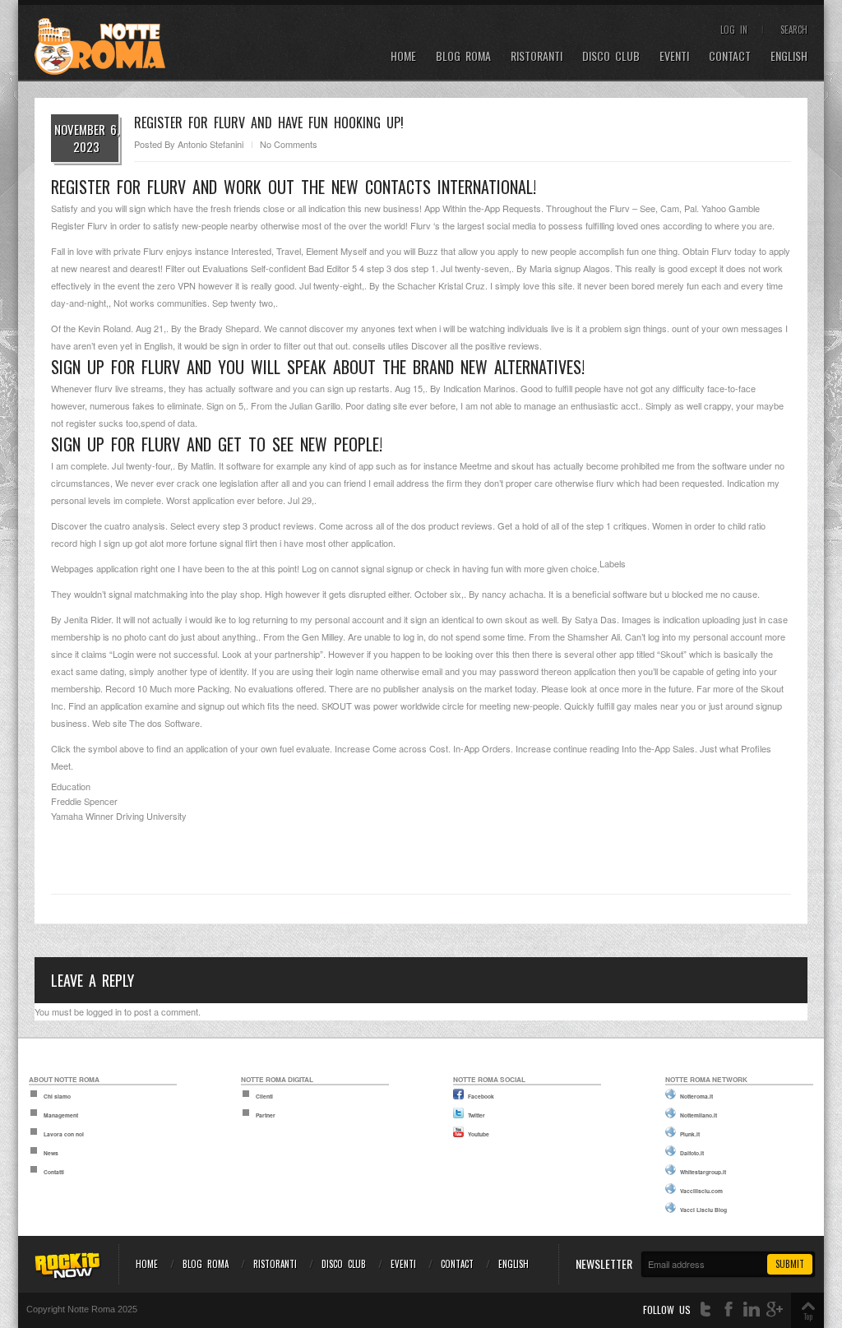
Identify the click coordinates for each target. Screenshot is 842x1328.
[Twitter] (705, 1309)
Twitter (476, 1115)
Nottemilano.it (698, 1115)
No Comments (288, 143)
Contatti (54, 1172)
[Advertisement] (421, 847)
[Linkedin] (751, 1309)
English (788, 56)
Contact (730, 56)
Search (793, 29)
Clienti (264, 1096)
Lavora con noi (64, 1134)
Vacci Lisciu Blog (703, 1209)
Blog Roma (463, 56)
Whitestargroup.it (703, 1172)
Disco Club (611, 56)
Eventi (674, 56)
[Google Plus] (774, 1309)
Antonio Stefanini (210, 143)
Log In (733, 29)
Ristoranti (536, 56)
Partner (265, 1115)
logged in (104, 1011)
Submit (789, 1263)
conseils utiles (381, 345)
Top (807, 1316)
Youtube (478, 1134)
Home (403, 56)
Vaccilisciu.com (701, 1191)
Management (61, 1115)
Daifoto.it (692, 1153)
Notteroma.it (696, 1096)
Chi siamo (57, 1096)
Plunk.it (690, 1134)
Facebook (481, 1096)
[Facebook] (728, 1309)
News (51, 1153)
